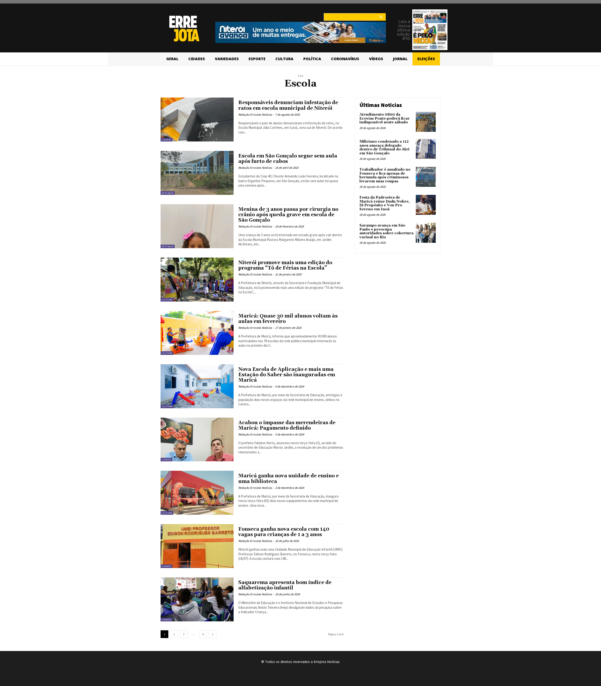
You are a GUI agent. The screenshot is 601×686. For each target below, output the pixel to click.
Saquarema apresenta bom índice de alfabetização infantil (284, 585)
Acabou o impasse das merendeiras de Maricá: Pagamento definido (286, 425)
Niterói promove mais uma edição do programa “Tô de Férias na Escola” (285, 265)
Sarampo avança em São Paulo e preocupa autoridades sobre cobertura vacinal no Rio (386, 231)
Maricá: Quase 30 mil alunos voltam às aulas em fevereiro (288, 319)
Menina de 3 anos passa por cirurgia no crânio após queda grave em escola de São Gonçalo (288, 214)
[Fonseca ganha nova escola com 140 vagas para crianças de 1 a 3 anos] (197, 546)
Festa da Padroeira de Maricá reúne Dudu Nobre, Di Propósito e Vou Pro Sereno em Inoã (384, 203)
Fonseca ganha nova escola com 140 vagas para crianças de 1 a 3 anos (283, 532)
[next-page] (213, 634)
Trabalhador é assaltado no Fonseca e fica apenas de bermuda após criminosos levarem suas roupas (384, 175)
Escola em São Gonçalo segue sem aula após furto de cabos (287, 159)
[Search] (381, 17)
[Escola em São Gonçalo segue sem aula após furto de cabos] (197, 173)
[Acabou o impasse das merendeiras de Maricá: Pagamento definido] (197, 440)
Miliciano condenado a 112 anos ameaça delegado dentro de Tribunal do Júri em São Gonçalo (384, 147)
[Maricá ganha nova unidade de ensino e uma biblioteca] (197, 493)
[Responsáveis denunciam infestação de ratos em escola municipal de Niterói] (197, 119)
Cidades (166, 139)
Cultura (167, 299)
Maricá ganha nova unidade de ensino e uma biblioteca (288, 478)
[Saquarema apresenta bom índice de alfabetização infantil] (197, 599)
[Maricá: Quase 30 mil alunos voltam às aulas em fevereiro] (197, 333)
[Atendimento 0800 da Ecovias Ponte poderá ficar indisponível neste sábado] (426, 122)
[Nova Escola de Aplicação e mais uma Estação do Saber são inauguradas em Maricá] (197, 386)
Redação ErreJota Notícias (255, 115)
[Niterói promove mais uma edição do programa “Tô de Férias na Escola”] (197, 280)
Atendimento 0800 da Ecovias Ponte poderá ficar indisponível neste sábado (384, 118)
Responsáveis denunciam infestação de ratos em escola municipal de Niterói (288, 105)
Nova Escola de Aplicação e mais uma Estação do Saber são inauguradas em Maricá (286, 374)
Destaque (168, 193)
